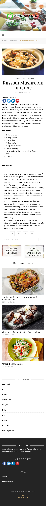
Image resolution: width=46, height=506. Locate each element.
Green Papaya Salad (12, 363)
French (31, 78)
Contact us (6, 476)
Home (4, 41)
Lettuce (5, 420)
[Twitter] (9, 101)
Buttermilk (13, 41)
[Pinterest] (17, 101)
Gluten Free (6, 399)
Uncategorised (8, 430)
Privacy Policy (7, 481)
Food (25, 78)
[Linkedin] (13, 101)
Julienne (6, 239)
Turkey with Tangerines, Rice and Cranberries (19, 298)
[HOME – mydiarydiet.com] (23, 15)
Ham (4, 415)
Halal (4, 410)
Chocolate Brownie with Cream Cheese (22, 332)
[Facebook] (4, 101)
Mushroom (15, 239)
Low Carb (5, 425)
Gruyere (5, 405)
